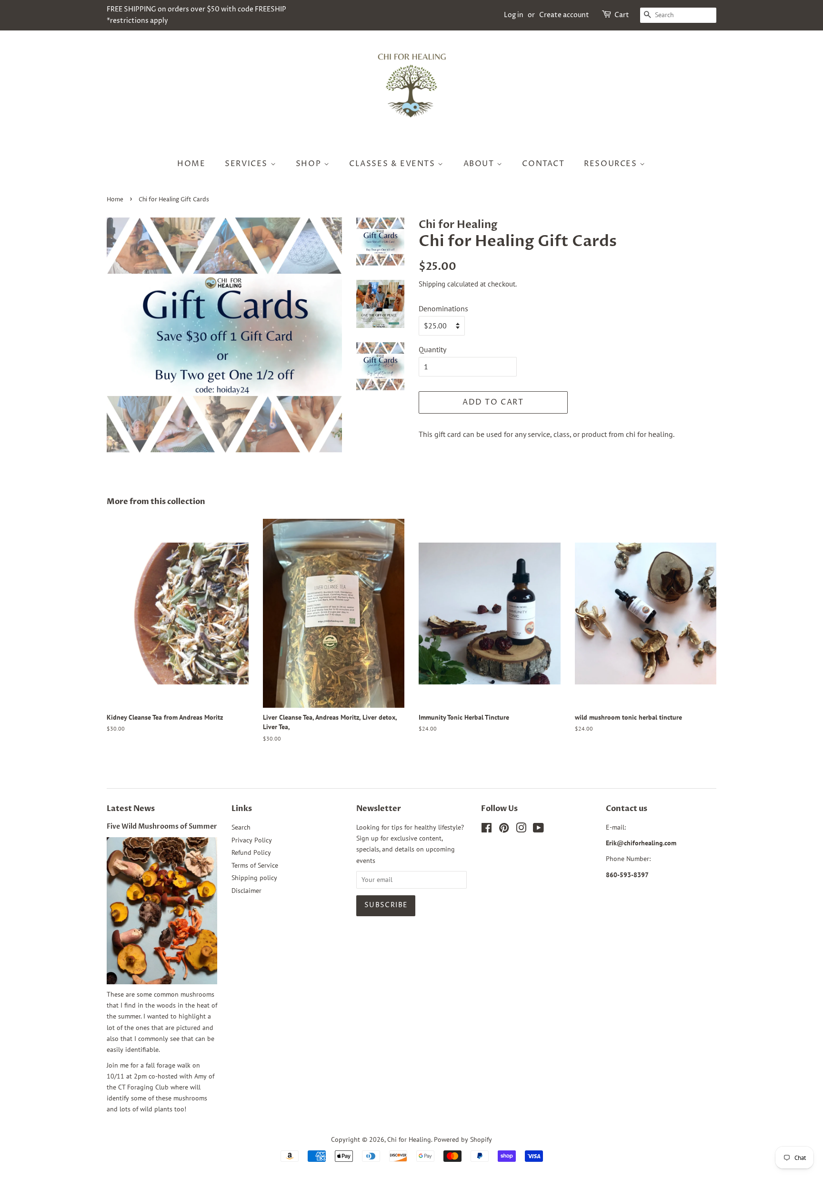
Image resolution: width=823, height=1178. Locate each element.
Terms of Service (254, 865)
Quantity (432, 349)
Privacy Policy (251, 840)
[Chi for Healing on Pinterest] (504, 829)
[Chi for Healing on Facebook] (486, 829)
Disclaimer (246, 890)
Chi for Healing (409, 1139)
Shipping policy (254, 877)
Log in (513, 15)
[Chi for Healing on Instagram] (521, 829)
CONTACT (543, 163)
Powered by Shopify (463, 1139)
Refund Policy (251, 852)
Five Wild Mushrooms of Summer (162, 826)
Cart (621, 15)
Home (115, 200)
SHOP (310, 163)
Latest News (131, 808)
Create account (564, 15)
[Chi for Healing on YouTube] (538, 829)
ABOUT (480, 163)
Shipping (432, 283)
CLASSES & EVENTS (393, 163)
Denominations (443, 308)
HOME (191, 163)
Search (241, 827)
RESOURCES (612, 163)
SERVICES (247, 163)
